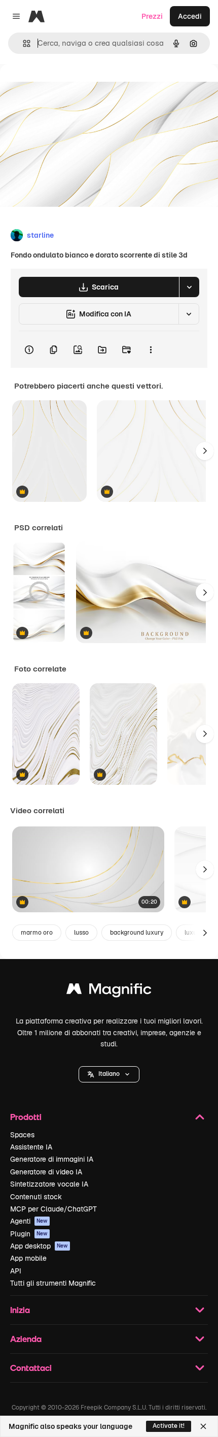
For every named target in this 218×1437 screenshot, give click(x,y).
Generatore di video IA (46, 1171)
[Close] (203, 1426)
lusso (81, 933)
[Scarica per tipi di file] (189, 287)
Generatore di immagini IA (51, 1159)
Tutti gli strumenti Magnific (53, 1283)
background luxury (136, 933)
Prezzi (152, 16)
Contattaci (31, 1367)
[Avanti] (205, 451)
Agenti (29, 1221)
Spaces (22, 1134)
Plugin (29, 1233)
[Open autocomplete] (23, 43)
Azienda (26, 1338)
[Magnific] (109, 991)
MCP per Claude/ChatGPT (53, 1209)
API (15, 1270)
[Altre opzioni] (150, 349)
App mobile (28, 1258)
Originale (67, 87)
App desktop (39, 1246)
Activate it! (169, 1426)
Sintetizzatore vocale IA (49, 1184)
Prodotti (26, 1116)
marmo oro (37, 933)
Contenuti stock (36, 1196)
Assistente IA (31, 1147)
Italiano (109, 1074)
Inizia (20, 1309)
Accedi (190, 16)
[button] (109, 1074)
